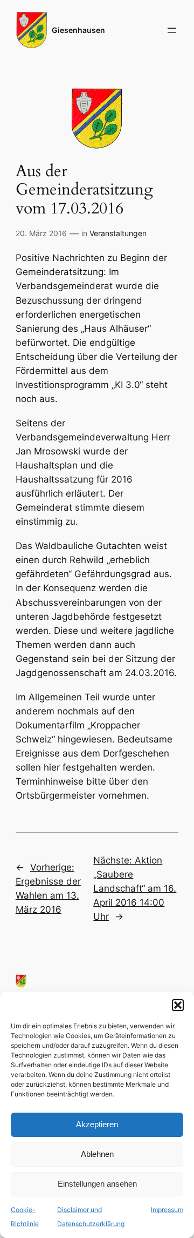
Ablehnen (97, 1154)
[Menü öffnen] (171, 30)
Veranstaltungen (118, 233)
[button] (177, 1005)
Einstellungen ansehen (97, 1183)
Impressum (167, 1210)
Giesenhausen (78, 30)
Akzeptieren (97, 1124)
